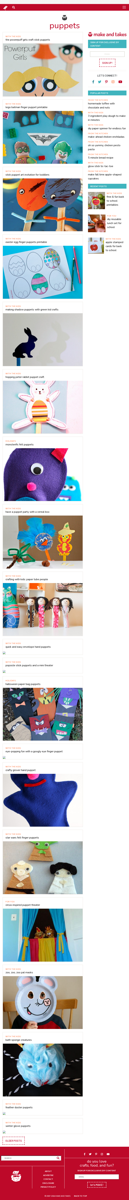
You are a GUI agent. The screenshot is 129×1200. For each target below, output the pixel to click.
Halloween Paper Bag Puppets (23, 684)
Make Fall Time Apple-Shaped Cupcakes (104, 176)
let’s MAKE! (96, 1184)
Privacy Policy (48, 1187)
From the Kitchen (98, 100)
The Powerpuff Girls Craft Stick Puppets (28, 40)
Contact (48, 1179)
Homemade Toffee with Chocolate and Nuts (101, 105)
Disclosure (48, 1183)
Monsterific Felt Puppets (20, 444)
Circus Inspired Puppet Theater (23, 905)
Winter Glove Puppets (18, 1126)
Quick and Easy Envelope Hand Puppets (28, 647)
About (48, 1171)
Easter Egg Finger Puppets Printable (26, 242)
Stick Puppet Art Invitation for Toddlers (27, 175)
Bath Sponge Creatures (19, 1040)
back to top (80, 1196)
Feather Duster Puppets (19, 1107)
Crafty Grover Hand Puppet (21, 770)
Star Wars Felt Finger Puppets (22, 837)
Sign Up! (107, 62)
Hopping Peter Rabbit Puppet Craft (25, 377)
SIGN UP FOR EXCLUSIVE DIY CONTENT (96, 1170)
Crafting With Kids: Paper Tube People (27, 579)
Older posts (13, 1140)
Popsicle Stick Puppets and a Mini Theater (29, 665)
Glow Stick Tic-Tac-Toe (100, 166)
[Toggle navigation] (124, 7)
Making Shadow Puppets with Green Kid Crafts (32, 309)
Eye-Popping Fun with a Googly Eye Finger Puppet (34, 751)
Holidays (11, 441)
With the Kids (13, 36)
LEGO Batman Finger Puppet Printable (27, 107)
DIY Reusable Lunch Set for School (114, 223)
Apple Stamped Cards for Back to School (114, 246)
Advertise (48, 1175)
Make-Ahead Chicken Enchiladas (106, 137)
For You (10, 901)
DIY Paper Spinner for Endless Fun (107, 128)
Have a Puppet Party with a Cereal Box (27, 512)
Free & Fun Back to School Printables (115, 201)
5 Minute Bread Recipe (100, 158)
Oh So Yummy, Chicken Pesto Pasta (104, 147)
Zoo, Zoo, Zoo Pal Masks (19, 972)
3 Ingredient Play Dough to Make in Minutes (107, 118)
